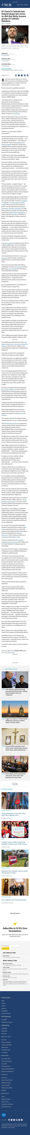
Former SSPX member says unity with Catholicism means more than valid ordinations (16, 748)
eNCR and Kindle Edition (8, 1069)
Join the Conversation (6, 68)
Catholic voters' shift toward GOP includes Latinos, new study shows (14, 843)
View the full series (10, 652)
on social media (12, 269)
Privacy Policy (5, 1101)
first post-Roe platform (8, 389)
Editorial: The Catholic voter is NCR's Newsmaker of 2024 (15, 872)
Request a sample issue (7, 1071)
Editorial (8, 868)
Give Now (4, 1039)
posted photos (18, 267)
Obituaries (4, 1031)
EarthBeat (4, 1019)
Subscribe (26, 4)
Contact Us (4, 1077)
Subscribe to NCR (6, 1058)
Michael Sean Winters (8, 902)
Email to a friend (25, 75)
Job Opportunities (6, 1082)
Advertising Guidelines (6, 1124)
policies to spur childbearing (17, 212)
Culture (4, 1006)
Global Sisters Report (7, 1022)
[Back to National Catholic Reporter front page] (7, 5)
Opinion (3, 810)
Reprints (4, 1090)
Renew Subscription (7, 1061)
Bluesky (9, 1120)
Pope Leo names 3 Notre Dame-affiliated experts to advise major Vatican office (17, 720)
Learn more (21, 70)
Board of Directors (6, 1106)
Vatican (3, 1003)
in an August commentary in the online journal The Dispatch (15, 344)
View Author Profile (5, 55)
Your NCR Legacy (6, 1050)
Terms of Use (13, 1124)
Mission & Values (6, 1099)
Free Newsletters (6, 1066)
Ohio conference (9, 243)
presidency (24, 200)
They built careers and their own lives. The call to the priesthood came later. (16, 775)
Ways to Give (5, 1047)
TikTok (22, 1120)
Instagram (19, 1120)
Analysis (8, 23)
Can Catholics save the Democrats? (14, 900)
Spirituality (5, 1011)
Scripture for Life (6, 1013)
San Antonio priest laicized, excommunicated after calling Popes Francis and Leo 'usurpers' (16, 692)
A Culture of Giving (6, 1045)
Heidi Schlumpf (6, 847)
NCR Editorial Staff (7, 875)
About (3, 1096)
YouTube (17, 1120)
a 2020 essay (16, 113)
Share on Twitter (22, 75)
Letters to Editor (6, 1085)
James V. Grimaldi (7, 818)
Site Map (24, 1124)
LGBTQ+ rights (15, 537)
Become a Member (6, 1042)
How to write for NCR (7, 1080)
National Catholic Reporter (4, 1115)
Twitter (11, 1120)
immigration (5, 537)
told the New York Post (11, 423)
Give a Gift (4, 1063)
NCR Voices (8, 810)
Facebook (14, 1120)
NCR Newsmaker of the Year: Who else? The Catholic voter (14, 814)
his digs (14, 214)
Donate (18, 4)
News (3, 23)
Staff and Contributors (7, 1104)
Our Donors (5, 1052)
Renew (22, 4)
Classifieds (4, 1028)
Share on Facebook (19, 75)
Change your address (7, 1087)
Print (27, 75)
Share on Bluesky (16, 75)
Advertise (4, 1033)
